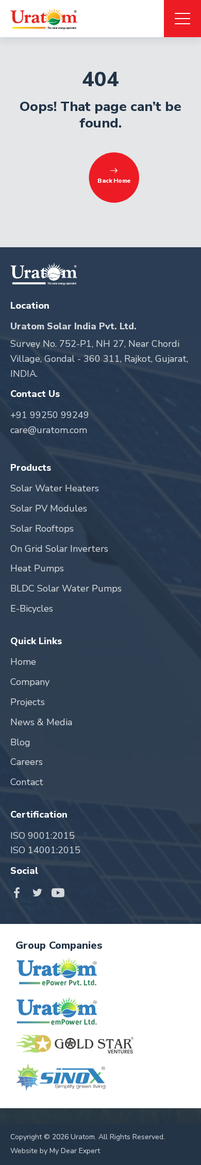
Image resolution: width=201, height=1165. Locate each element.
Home (23, 662)
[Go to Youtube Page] (58, 892)
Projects (27, 702)
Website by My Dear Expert (55, 1151)
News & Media (41, 722)
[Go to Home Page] (43, 18)
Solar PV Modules (48, 508)
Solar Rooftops (42, 528)
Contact (26, 782)
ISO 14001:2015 (45, 850)
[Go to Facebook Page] (19, 892)
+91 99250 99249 (49, 415)
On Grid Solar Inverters (59, 548)
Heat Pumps (37, 568)
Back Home (113, 181)
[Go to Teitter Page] (40, 892)
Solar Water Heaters (54, 488)
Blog (20, 742)
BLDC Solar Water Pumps (66, 588)
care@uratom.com (48, 430)
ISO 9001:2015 (42, 835)
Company (29, 682)
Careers (26, 762)
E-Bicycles (31, 608)
